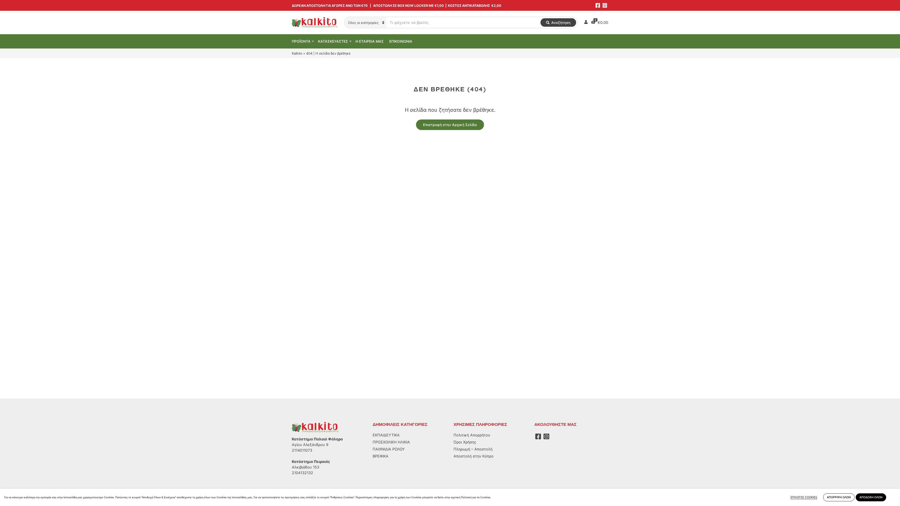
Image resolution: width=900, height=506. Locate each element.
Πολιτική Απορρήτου (472, 435)
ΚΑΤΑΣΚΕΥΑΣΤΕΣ (333, 41)
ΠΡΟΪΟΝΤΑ (301, 41)
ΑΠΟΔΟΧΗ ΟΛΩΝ (870, 497)
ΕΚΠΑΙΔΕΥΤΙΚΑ (386, 435)
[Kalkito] (315, 427)
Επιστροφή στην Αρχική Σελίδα (450, 125)
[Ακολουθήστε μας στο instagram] (604, 5)
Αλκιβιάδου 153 (305, 467)
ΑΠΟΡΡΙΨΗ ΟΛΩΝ (839, 497)
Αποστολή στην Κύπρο (474, 456)
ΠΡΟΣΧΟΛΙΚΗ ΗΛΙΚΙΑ (391, 442)
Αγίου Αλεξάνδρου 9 (310, 444)
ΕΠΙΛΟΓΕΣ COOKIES (804, 497)
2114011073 (302, 450)
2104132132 (302, 472)
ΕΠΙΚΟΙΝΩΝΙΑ (400, 41)
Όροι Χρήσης (465, 442)
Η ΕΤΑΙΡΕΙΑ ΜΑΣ (370, 41)
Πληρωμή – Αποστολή (473, 449)
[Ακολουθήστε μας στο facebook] (597, 5)
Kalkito (297, 53)
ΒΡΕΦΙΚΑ (380, 456)
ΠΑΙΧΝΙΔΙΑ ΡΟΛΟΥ (389, 449)
